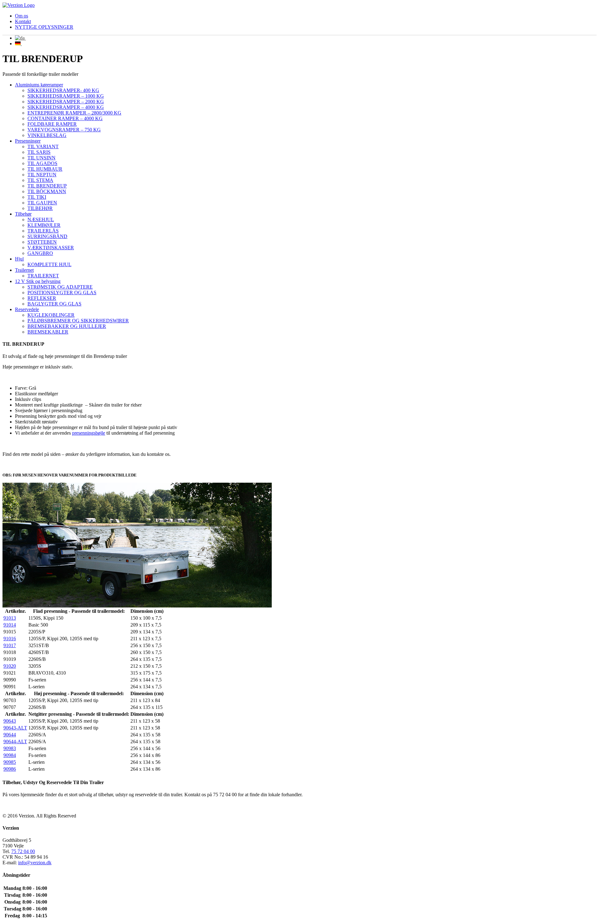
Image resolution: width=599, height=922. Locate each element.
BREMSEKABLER (47, 331)
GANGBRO (40, 253)
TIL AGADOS (42, 163)
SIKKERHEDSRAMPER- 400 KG (63, 90)
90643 (9, 721)
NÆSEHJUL (40, 219)
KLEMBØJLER (44, 225)
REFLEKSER (41, 298)
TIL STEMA (40, 180)
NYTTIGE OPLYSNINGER (44, 27)
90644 (9, 734)
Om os (21, 15)
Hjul (19, 258)
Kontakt (23, 21)
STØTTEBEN (42, 242)
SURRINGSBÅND (47, 236)
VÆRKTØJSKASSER (50, 247)
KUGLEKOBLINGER (51, 315)
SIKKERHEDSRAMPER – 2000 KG (65, 101)
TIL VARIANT (43, 146)
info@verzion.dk (34, 862)
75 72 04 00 (23, 851)
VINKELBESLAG (46, 135)
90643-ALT (15, 727)
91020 (9, 666)
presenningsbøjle (88, 433)
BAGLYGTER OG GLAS (54, 303)
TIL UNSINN (41, 157)
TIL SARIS (39, 152)
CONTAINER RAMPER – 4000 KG (65, 118)
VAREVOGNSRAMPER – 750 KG (64, 129)
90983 (9, 748)
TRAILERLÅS (43, 230)
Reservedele (27, 309)
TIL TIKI (36, 197)
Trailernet (24, 270)
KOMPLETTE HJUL (49, 264)
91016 (9, 638)
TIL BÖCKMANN (46, 191)
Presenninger (28, 141)
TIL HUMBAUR (44, 169)
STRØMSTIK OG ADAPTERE (60, 287)
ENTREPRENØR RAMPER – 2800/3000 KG (74, 112)
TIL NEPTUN (41, 174)
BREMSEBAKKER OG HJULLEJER (66, 326)
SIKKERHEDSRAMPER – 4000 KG (65, 107)
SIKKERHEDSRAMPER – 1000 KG (65, 96)
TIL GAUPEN (42, 202)
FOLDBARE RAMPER (52, 124)
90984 (9, 755)
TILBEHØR (40, 208)
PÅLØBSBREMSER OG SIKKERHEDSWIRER (78, 320)
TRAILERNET (43, 275)
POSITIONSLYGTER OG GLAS (61, 292)
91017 (9, 645)
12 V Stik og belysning (38, 281)
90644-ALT (15, 741)
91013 (9, 618)
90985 (9, 762)
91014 (9, 624)
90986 (9, 769)
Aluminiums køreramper (39, 84)
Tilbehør (23, 214)
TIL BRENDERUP (47, 185)
